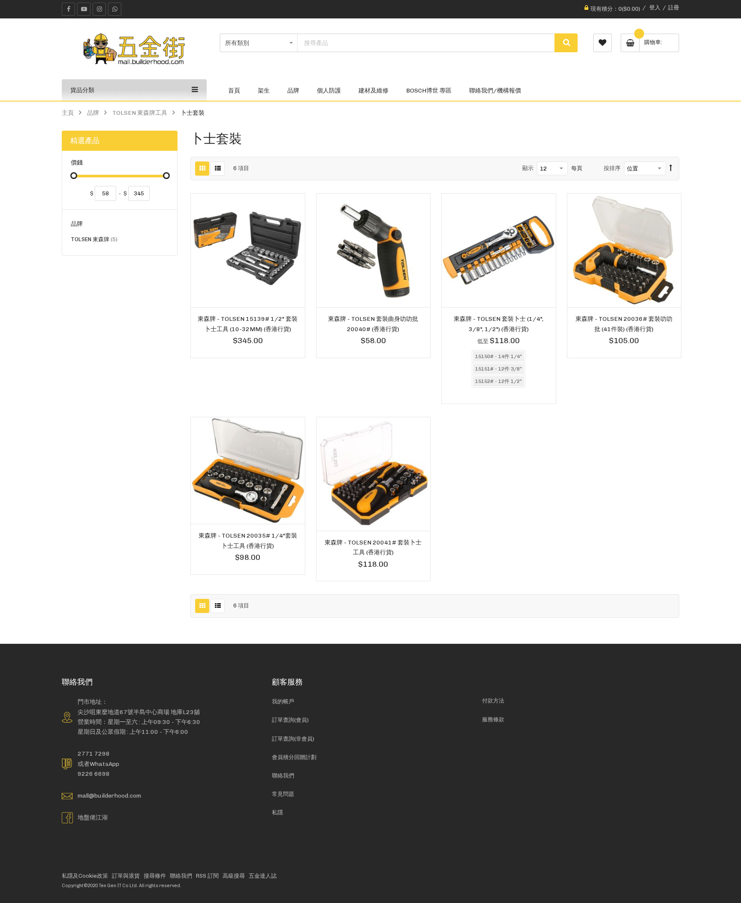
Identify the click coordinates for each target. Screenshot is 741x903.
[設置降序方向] (670, 168)
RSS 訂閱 (207, 876)
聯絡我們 (283, 775)
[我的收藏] (602, 42)
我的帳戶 (283, 701)
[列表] (218, 168)
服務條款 (493, 719)
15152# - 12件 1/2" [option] (498, 381)
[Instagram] (99, 9)
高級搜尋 (234, 876)
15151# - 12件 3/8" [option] (498, 369)
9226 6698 (94, 773)
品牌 (93, 112)
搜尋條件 (155, 876)
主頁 (68, 112)
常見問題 (283, 794)
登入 (654, 7)
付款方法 (493, 700)
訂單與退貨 (126, 876)
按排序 (612, 168)
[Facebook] (68, 9)
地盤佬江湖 (93, 817)
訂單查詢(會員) (290, 720)
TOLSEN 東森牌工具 (139, 112)
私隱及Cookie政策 (85, 876)
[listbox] (499, 370)
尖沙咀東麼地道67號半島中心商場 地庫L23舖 (139, 712)
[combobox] (426, 42)
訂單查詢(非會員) (293, 739)
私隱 (277, 812)
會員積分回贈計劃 (294, 757)
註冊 (673, 7)
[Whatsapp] (114, 9)
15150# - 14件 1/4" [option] (498, 356)
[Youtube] (83, 9)
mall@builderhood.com (109, 795)
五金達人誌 (263, 876)
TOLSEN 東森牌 (94, 240)
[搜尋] (566, 42)
